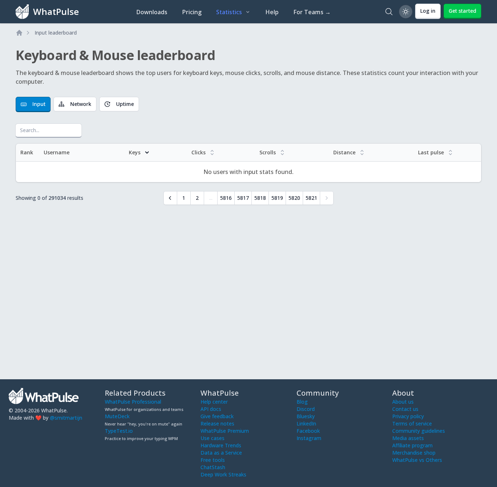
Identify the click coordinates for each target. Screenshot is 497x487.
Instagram (309, 438)
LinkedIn (306, 423)
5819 (277, 197)
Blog (302, 401)
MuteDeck (117, 416)
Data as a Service (221, 452)
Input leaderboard (56, 32)
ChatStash (212, 467)
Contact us (405, 408)
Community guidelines (418, 430)
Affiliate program (412, 445)
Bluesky (306, 416)
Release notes (217, 423)
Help (272, 12)
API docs (210, 408)
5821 (311, 197)
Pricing (192, 12)
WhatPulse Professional (133, 401)
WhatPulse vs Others (417, 459)
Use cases (212, 438)
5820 (294, 197)
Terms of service (412, 423)
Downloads (151, 12)
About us (403, 401)
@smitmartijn (66, 417)
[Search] (389, 11)
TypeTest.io (119, 430)
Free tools (212, 459)
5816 (226, 197)
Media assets (408, 438)
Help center (214, 401)
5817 (243, 197)
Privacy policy (408, 416)
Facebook (308, 430)
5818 (260, 197)
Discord (306, 408)
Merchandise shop (414, 452)
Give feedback (217, 416)
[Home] (19, 32)
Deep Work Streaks (223, 474)
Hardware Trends (220, 445)
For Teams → (312, 12)
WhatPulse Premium (224, 430)
